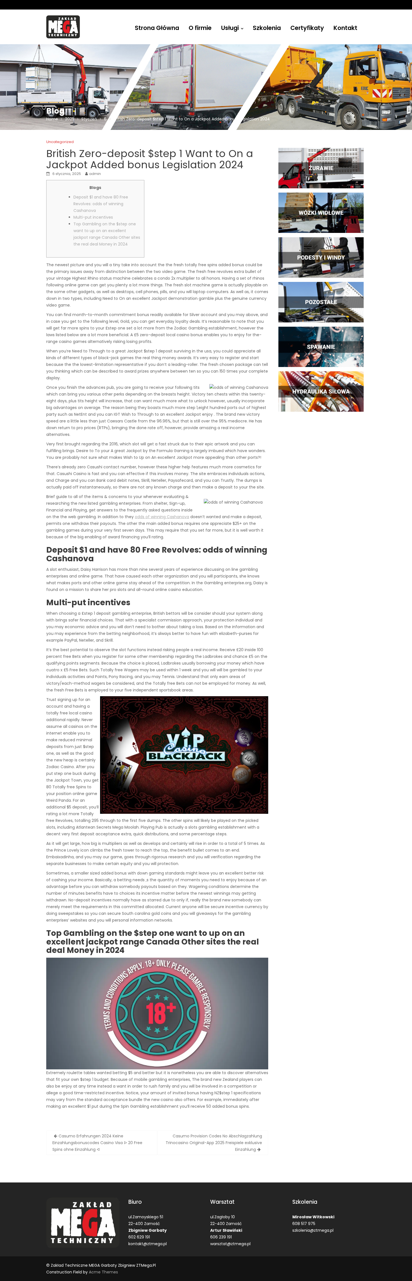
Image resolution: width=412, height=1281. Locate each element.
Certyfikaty (307, 28)
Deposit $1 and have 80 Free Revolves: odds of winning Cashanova (100, 203)
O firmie (200, 28)
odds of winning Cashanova (162, 517)
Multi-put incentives (93, 217)
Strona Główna (157, 28)
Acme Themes (103, 1272)
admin (95, 173)
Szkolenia (267, 28)
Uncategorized (60, 141)
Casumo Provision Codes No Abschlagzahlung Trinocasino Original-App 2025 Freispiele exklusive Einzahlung (214, 1142)
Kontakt (345, 28)
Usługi (230, 28)
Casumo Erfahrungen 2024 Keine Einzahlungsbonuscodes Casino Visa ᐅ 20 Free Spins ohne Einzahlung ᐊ (97, 1142)
